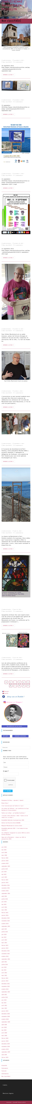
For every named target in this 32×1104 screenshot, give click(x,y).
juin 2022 (4, 967)
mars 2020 (4, 1035)
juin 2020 (4, 1027)
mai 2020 (4, 1030)
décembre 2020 (6, 1013)
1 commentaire (19, 175)
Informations (5, 1073)
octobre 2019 (5, 1049)
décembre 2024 (6, 885)
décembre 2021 (6, 983)
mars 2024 (4, 909)
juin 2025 (4, 871)
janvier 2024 (5, 915)
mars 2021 (4, 1008)
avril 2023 (4, 940)
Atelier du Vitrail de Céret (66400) (11, 822)
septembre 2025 (6, 866)
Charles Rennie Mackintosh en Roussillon (12, 6)
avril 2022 (4, 972)
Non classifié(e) (7, 62)
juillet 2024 (5, 899)
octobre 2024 (5, 890)
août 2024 (4, 896)
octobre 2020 (5, 1019)
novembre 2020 (6, 1016)
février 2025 (5, 879)
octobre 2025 (5, 863)
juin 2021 (4, 1000)
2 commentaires (19, 330)
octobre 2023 (5, 923)
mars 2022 (4, 975)
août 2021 (4, 994)
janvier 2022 (5, 980)
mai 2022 (4, 970)
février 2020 (5, 1038)
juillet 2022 (5, 964)
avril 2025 (4, 877)
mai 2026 (4, 849)
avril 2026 (4, 852)
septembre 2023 (6, 926)
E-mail (6, 771)
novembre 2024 (6, 888)
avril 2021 (4, 1005)
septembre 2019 (6, 1052)
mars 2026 (4, 855)
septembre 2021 (6, 991)
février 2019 (5, 1057)
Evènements (5, 1068)
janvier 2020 (5, 1041)
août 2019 (4, 1054)
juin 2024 (4, 901)
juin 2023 (4, 934)
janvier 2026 (5, 860)
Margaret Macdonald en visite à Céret (12, 825)
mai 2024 (4, 904)
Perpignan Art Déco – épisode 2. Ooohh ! (13, 800)
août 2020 (4, 1024)
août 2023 (4, 929)
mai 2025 (4, 874)
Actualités (4, 1065)
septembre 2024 (6, 893)
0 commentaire (19, 62)
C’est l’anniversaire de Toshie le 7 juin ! (13, 805)
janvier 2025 (5, 882)
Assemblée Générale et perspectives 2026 (13, 820)
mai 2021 (4, 1002)
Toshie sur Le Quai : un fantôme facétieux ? (13, 813)
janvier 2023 (5, 948)
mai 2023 (4, 937)
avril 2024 (4, 907)
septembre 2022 (6, 959)
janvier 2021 (5, 1011)
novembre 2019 (6, 1046)
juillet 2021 (5, 997)
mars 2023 (4, 942)
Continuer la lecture (7, 74)
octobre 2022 (5, 956)
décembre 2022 (6, 950)
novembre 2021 (6, 986)
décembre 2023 (6, 918)
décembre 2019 (6, 1043)
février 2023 (5, 945)
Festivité (4, 1071)
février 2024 (5, 912)
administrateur (7, 60)
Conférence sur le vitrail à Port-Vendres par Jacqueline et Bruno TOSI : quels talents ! (14, 603)
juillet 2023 (5, 931)
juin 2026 (4, 847)
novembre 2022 (6, 953)
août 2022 (4, 961)
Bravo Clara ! (5, 803)
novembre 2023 (6, 920)
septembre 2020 (6, 1021)
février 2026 (5, 858)
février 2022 (5, 978)
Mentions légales (8, 1093)
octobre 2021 (5, 989)
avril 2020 (4, 1032)
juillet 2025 (5, 869)
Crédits (5, 1085)
